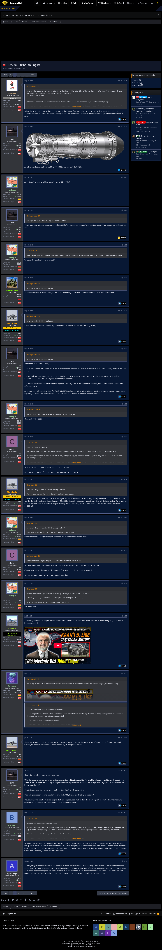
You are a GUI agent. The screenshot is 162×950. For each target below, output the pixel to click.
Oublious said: (32, 679)
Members (105, 3)
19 (15, 196)
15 (15, 640)
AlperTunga (12, 873)
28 (15, 335)
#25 (125, 245)
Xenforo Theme (81, 945)
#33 (125, 550)
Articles (64, 3)
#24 (125, 210)
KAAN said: (30, 251)
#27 (125, 311)
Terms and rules (121, 914)
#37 (125, 738)
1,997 (19, 297)
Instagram (136, 85)
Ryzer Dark (12, 914)
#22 (125, 127)
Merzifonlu (9, 68)
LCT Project (150, 151)
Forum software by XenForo (81, 941)
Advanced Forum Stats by (81, 943)
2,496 (19, 335)
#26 (125, 278)
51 (14, 104)
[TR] (4, 65)
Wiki (74, 3)
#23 (125, 177)
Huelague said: (32, 216)
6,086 (19, 640)
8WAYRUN (92, 947)
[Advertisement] (81, 43)
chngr (11, 449)
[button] (54, 3)
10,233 (18, 692)
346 (19, 146)
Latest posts (137, 92)
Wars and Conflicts (143, 131)
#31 (125, 479)
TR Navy (139, 104)
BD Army (139, 158)
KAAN (11, 139)
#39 (125, 813)
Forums (49, 3)
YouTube (136, 82)
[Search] (152, 3)
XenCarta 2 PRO (72, 947)
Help (146, 914)
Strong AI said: (32, 705)
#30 (125, 437)
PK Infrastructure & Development (143, 146)
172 (19, 456)
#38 (125, 770)
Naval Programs (144, 98)
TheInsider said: (32, 410)
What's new (89, 3)
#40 (125, 861)
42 (15, 834)
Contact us (107, 914)
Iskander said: (32, 86)
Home (37, 3)
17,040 (18, 104)
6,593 (19, 834)
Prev (5, 75)
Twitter (135, 80)
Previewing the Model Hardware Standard (145, 109)
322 (19, 880)
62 (14, 692)
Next (32, 75)
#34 (125, 583)
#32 (125, 518)
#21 (125, 81)
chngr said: (30, 485)
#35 (125, 616)
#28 (125, 349)
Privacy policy (135, 914)
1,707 (19, 757)
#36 (125, 673)
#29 (125, 404)
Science (139, 118)
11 (15, 297)
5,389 (19, 196)
